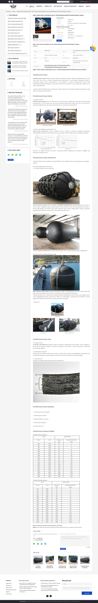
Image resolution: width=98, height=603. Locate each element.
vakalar (88, 6)
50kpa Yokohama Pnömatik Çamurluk (59, 527)
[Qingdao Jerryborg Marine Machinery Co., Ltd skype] (21, 154)
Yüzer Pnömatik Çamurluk (14, 24)
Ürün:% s (31, 6)
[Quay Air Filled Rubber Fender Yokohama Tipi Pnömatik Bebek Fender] (73, 560)
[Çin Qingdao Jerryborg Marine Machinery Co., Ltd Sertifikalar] (12, 84)
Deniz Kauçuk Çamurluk (13, 50)
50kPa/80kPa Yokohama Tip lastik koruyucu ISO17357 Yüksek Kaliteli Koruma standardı (50, 567)
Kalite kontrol (58, 6)
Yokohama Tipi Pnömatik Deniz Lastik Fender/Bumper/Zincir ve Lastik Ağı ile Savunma (62, 567)
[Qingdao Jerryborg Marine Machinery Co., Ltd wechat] (17, 154)
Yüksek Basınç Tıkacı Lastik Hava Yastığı (50, 583)
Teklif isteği (82, 1)
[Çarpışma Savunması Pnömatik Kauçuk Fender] (38, 560)
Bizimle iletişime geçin (70, 6)
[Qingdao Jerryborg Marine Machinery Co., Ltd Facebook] (9, 2)
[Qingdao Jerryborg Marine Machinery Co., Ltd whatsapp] (13, 154)
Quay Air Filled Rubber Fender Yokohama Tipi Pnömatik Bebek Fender (73, 567)
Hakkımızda (39, 6)
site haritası (9, 593)
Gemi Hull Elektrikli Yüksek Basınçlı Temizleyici (28, 591)
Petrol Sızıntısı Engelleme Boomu (16, 53)
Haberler (81, 6)
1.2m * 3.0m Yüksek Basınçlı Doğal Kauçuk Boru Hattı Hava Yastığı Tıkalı (49, 589)
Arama (71, 1)
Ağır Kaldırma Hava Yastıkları (15, 39)
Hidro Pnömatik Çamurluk (14, 21)
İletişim (59, 40)
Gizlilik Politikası (23, 601)
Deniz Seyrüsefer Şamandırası (15, 42)
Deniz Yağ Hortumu (12, 33)
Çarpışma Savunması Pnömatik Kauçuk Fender (38, 567)
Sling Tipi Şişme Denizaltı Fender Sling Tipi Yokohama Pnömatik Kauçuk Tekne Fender (20, 63)
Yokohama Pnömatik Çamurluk (23, 11)
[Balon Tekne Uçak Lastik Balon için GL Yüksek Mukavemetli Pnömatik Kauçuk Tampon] (43, 26)
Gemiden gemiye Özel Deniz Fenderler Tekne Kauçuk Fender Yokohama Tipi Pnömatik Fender (85, 567)
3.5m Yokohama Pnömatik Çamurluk (74, 527)
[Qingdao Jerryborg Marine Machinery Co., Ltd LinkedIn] (12, 2)
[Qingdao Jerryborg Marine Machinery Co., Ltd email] (9, 154)
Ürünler (13, 11)
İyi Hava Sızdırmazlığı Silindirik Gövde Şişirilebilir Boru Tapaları (49, 586)
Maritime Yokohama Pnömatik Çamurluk (20, 70)
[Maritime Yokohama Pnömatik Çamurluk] (9, 70)
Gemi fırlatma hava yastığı (14, 36)
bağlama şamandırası (13, 44)
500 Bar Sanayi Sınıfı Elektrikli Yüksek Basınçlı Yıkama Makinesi (28, 587)
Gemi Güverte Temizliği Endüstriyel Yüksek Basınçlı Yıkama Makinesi (28, 584)
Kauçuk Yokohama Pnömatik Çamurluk (44, 527)
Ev (26, 6)
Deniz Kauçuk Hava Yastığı (14, 27)
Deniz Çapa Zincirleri (13, 47)
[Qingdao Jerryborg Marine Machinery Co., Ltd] (14, 6)
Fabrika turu (48, 6)
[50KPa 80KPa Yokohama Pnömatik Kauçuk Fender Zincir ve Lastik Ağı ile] (9, 66)
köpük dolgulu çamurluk (14, 30)
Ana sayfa (8, 11)
